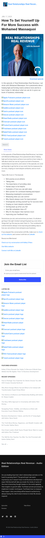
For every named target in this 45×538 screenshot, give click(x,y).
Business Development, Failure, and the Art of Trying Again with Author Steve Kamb (21, 417)
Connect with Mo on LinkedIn (11, 250)
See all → (5, 444)
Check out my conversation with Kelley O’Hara (17, 242)
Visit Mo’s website (8, 246)
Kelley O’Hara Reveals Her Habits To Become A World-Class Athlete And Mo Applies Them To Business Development (21, 370)
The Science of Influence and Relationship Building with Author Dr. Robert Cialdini (22, 396)
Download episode (36, 79)
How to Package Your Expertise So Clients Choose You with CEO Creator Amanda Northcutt (21, 382)
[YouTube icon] (11, 516)
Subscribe (22, 279)
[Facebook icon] (7, 516)
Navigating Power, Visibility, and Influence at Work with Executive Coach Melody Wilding (19, 410)
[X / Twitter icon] (3, 516)
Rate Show (27, 505)
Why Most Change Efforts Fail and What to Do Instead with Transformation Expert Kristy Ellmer (21, 389)
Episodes (4, 505)
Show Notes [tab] (8, 149)
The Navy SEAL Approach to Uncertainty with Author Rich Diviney (20, 403)
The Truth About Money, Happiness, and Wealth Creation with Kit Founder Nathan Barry (22, 424)
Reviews (4, 508)
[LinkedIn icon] (15, 516)
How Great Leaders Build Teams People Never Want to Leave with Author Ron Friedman (22, 431)
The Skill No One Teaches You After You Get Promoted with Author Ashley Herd (21, 438)
